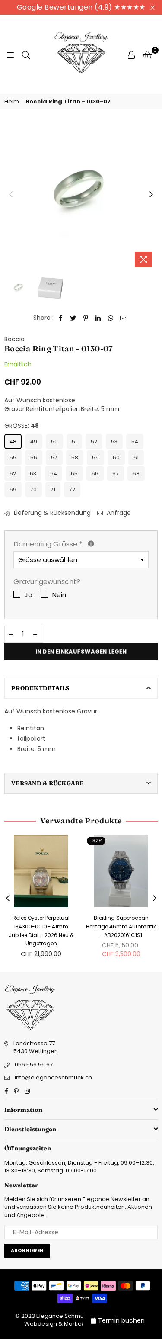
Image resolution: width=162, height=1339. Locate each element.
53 (114, 441)
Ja (28, 594)
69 (13, 489)
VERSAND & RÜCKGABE (47, 783)
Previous (10, 194)
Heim (11, 102)
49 (33, 441)
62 (13, 473)
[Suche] (26, 54)
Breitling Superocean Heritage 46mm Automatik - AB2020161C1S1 (121, 926)
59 (95, 457)
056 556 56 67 (34, 1064)
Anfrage (118, 513)
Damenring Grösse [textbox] (81, 544)
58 (74, 457)
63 (33, 473)
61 (136, 457)
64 (53, 473)
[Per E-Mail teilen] (123, 318)
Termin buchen (121, 1320)
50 (54, 441)
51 (74, 441)
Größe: (21, 426)
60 (116, 457)
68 (136, 473)
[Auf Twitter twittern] (73, 318)
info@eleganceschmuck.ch (53, 1077)
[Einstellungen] (131, 54)
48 (13, 441)
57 (54, 457)
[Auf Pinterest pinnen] (86, 318)
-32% (96, 840)
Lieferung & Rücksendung (51, 513)
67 (115, 473)
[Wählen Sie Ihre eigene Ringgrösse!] (91, 543)
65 (74, 473)
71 (53, 489)
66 (95, 473)
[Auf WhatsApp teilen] (111, 318)
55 (13, 457)
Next (151, 194)
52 (94, 441)
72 (72, 489)
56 (33, 457)
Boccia (14, 339)
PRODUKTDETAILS (40, 687)
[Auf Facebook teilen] (60, 318)
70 (33, 489)
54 (134, 441)
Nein (59, 594)
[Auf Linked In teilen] (98, 318)
